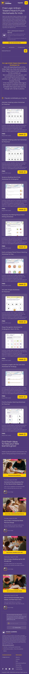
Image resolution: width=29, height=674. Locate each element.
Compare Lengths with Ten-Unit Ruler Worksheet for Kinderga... (13, 365)
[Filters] (25, 51)
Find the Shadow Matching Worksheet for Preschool (13, 403)
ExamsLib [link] (5, 647)
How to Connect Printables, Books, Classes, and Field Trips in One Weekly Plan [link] (14, 599)
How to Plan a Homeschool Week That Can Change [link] (13, 521)
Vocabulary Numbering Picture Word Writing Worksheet (13, 215)
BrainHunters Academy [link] (8, 648)
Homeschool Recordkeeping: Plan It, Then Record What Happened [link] (14, 483)
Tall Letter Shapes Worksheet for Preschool (10, 290)
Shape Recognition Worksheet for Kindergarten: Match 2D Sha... (12, 328)
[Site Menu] (26, 3)
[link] (3, 47)
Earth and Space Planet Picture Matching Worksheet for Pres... (14, 253)
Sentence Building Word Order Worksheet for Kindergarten (11, 178)
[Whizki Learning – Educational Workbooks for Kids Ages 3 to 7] (6, 3)
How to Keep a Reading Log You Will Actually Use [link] (14, 560)
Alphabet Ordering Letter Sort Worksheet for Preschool (14, 141)
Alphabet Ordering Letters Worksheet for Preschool (13, 103)
